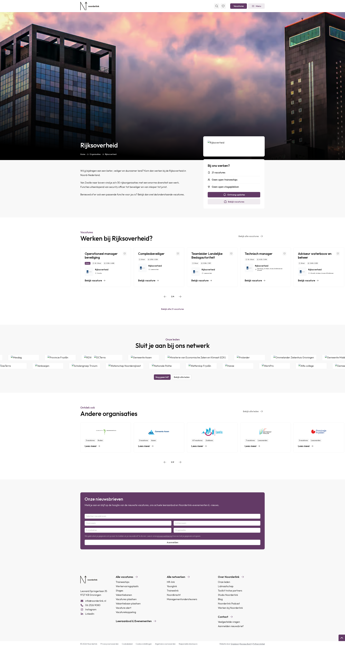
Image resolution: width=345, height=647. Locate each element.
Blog (220, 599)
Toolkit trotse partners (230, 590)
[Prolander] (276, 357)
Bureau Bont (245, 644)
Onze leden (224, 581)
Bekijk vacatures (236, 201)
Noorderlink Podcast (229, 603)
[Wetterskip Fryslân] (175, 366)
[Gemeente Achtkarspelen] (323, 366)
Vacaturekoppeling (126, 612)
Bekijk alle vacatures (249, 236)
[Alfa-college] (285, 366)
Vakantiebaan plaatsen (128, 603)
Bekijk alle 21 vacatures (172, 309)
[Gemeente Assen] (170, 357)
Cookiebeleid (127, 644)
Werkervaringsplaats (127, 586)
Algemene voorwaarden (165, 644)
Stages (119, 590)
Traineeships (122, 581)
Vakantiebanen (124, 594)
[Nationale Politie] (138, 366)
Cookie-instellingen (144, 644)
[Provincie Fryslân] (86, 357)
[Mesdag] (49, 357)
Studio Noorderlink (228, 594)
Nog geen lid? (162, 377)
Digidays (235, 644)
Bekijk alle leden (182, 377)
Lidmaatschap (225, 586)
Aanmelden (172, 542)
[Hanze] (211, 366)
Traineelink (173, 590)
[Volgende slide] (180, 296)
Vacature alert (123, 607)
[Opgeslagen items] (223, 6)
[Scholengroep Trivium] (58, 366)
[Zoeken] (216, 6)
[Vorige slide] (165, 296)
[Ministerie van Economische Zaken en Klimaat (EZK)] (223, 357)
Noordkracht (174, 594)
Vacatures (239, 6)
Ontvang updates (236, 194)
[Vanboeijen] (21, 366)
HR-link (171, 581)
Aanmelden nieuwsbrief (230, 626)
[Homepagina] (89, 6)
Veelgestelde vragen (229, 621)
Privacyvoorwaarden (110, 644)
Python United (259, 644)
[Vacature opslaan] (125, 253)
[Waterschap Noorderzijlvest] (98, 366)
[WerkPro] (248, 366)
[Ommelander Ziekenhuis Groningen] (320, 357)
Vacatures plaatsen (126, 599)
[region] (172, 267)
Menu (258, 6)
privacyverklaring (164, 536)
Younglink (172, 586)
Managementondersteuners (182, 599)
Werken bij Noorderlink (230, 607)
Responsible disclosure (188, 644)
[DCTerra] (133, 357)
